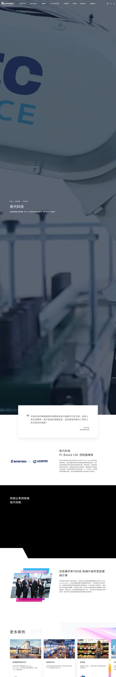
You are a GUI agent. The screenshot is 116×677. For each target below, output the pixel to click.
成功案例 (66, 3)
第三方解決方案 (54, 3)
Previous (33, 631)
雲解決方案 (22, 3)
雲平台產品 (34, 3)
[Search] (111, 3)
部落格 (74, 3)
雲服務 (43, 3)
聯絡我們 (92, 3)
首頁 (11, 201)
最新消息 (82, 3)
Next (39, 631)
